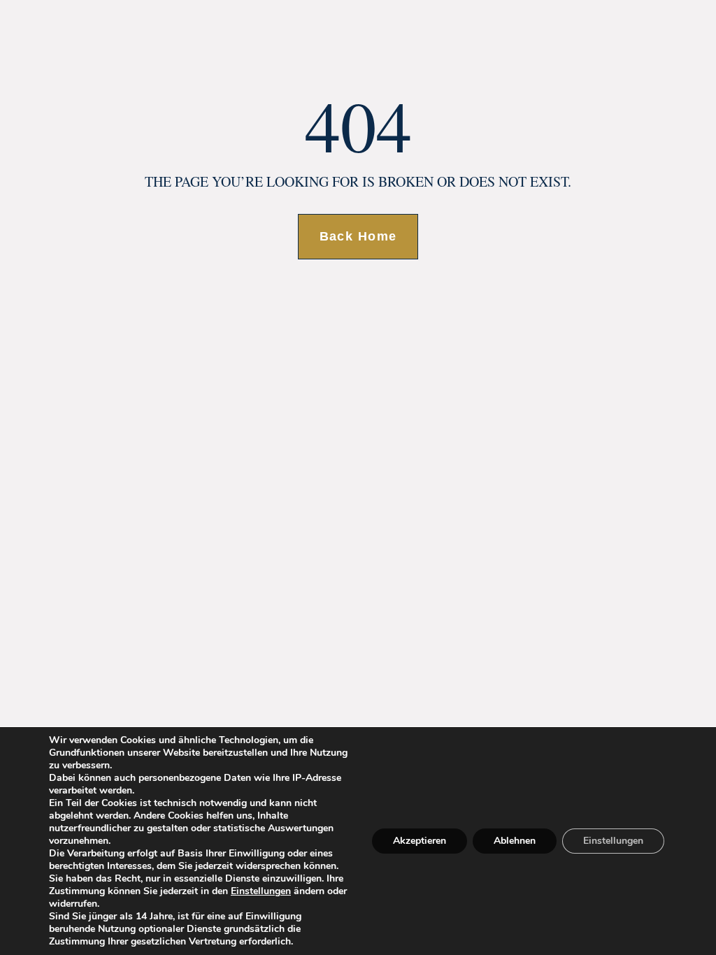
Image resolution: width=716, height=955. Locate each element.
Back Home (358, 236)
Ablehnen (515, 840)
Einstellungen (261, 891)
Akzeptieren (419, 840)
